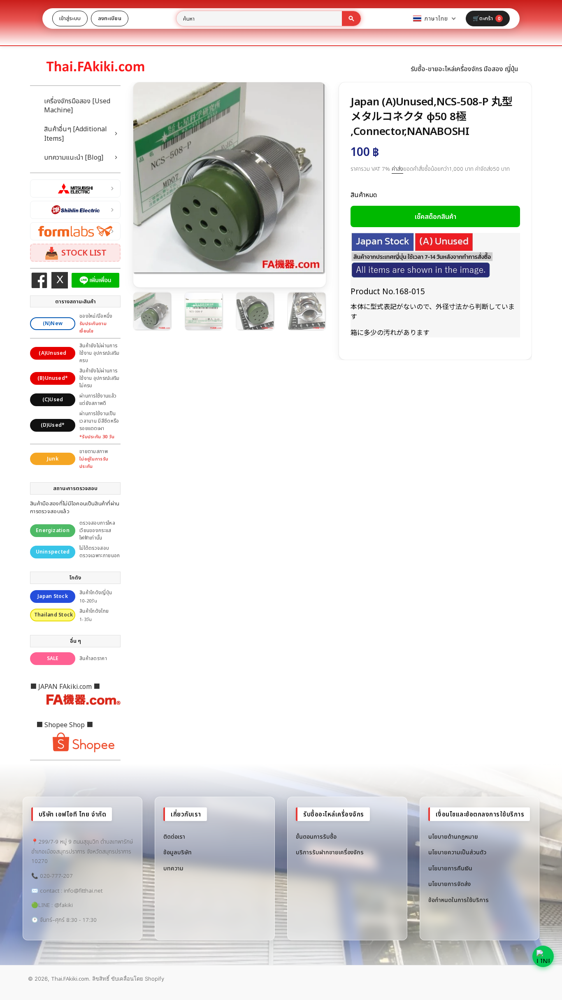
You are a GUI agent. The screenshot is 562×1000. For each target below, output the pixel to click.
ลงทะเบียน (109, 18)
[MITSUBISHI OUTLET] (75, 188)
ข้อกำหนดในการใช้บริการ (458, 900)
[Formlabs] (75, 231)
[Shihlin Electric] (75, 210)
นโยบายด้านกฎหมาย (453, 836)
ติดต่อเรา (174, 836)
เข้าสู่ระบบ (70, 18)
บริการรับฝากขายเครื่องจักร (330, 852)
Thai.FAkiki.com (70, 978)
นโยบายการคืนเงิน (450, 868)
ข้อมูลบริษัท (177, 852)
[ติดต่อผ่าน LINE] (543, 956)
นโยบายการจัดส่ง (449, 884)
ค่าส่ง (397, 168)
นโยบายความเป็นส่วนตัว (457, 852)
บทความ (173, 868)
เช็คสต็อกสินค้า (435, 216)
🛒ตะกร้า (486, 18)
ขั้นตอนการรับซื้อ (316, 836)
